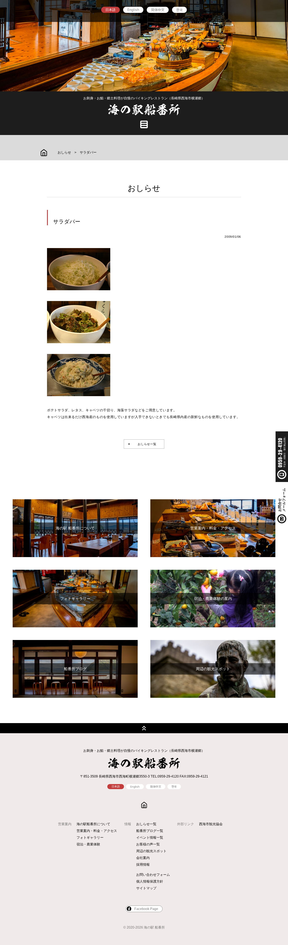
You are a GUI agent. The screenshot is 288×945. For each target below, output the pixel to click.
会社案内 (143, 858)
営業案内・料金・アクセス (97, 831)
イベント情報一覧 (149, 837)
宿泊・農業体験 (88, 844)
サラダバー (88, 152)
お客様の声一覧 (148, 844)
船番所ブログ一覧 (149, 831)
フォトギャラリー (90, 837)
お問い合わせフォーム (153, 874)
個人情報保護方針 (149, 881)
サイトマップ (146, 888)
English (133, 9)
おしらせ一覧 (145, 444)
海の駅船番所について (93, 824)
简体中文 (157, 9)
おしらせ (64, 152)
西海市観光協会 (211, 824)
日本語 (110, 10)
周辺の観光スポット (151, 851)
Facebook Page (146, 909)
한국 (179, 9)
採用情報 (143, 864)
